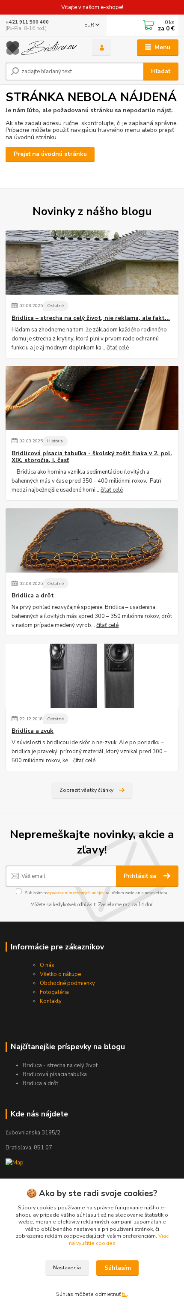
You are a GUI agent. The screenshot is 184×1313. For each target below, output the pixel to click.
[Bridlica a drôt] (92, 540)
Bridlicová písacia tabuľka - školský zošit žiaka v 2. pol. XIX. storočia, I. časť (92, 457)
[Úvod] (41, 47)
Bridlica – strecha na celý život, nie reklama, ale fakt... (91, 318)
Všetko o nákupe (60, 974)
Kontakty (51, 1001)
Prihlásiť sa (141, 876)
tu (124, 1294)
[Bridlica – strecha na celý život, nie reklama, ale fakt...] (92, 262)
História (55, 441)
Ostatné (55, 305)
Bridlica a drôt (33, 595)
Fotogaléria (54, 992)
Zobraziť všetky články (86, 790)
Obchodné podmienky (67, 983)
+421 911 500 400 (27, 22)
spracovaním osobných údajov (76, 892)
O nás (47, 965)
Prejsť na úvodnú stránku (50, 154)
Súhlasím (117, 1268)
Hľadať (160, 71)
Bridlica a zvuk (32, 731)
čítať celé (118, 348)
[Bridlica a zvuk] (92, 676)
